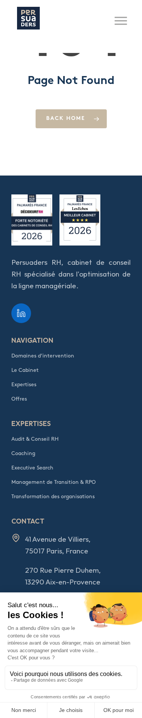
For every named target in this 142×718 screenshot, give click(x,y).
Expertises (23, 384)
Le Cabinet (25, 370)
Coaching (23, 453)
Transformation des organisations (53, 496)
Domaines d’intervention (42, 355)
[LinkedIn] (21, 313)
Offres (19, 398)
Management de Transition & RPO (53, 482)
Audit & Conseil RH (35, 439)
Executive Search (32, 467)
